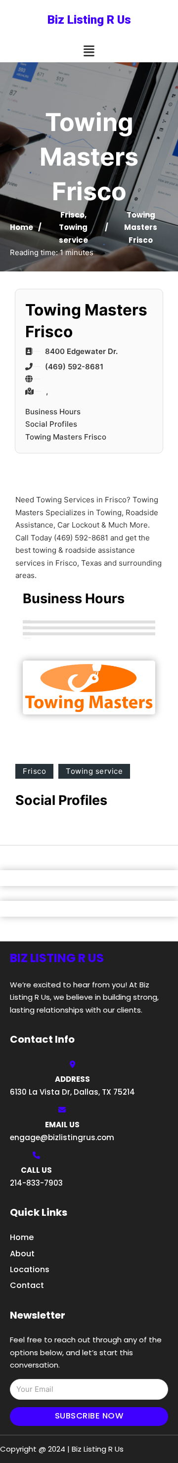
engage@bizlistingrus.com (62, 1137)
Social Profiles (51, 424)
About (22, 1253)
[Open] (89, 51)
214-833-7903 (36, 1183)
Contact (27, 1285)
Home (21, 227)
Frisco (72, 215)
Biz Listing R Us (89, 20)
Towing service (94, 771)
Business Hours (53, 411)
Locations (29, 1269)
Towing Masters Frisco (65, 437)
